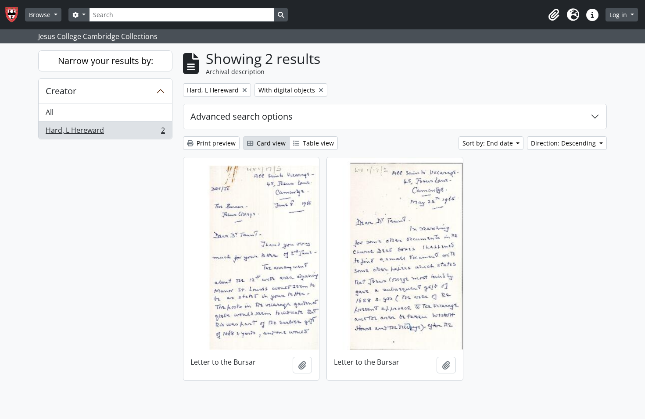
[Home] (15, 15)
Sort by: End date (488, 143)
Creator (61, 91)
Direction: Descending (564, 143)
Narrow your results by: (105, 61)
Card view (270, 143)
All (50, 112)
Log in (619, 15)
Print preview (215, 143)
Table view (317, 143)
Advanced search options (241, 116)
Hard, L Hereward (105, 132)
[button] (553, 15)
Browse (40, 15)
